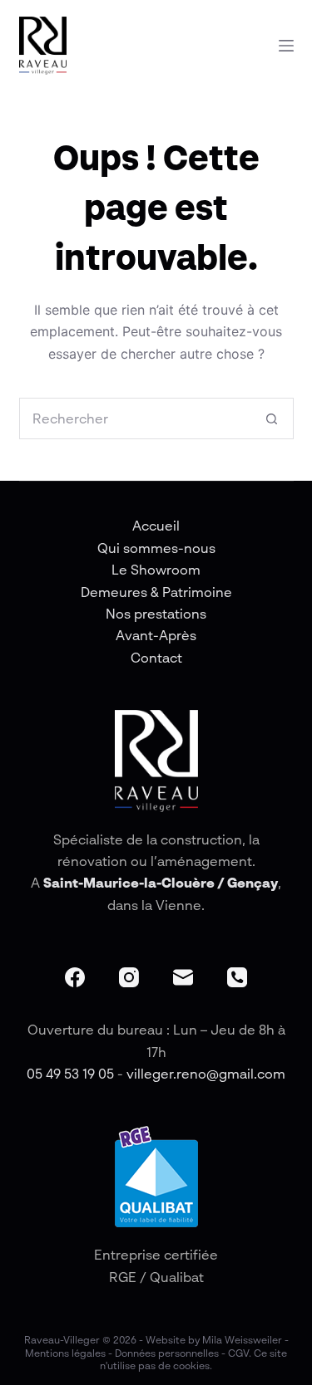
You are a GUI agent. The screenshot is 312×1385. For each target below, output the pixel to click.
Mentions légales (65, 1353)
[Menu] (286, 45)
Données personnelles (167, 1353)
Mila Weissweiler (242, 1340)
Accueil (156, 525)
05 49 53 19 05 (70, 1073)
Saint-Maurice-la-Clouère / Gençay (160, 882)
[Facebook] (75, 977)
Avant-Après (156, 635)
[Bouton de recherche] (272, 418)
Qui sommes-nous (156, 548)
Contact (156, 657)
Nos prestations (156, 613)
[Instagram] (129, 977)
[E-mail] (183, 977)
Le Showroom (156, 569)
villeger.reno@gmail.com (205, 1073)
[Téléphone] (237, 977)
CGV (238, 1353)
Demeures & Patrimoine (156, 592)
